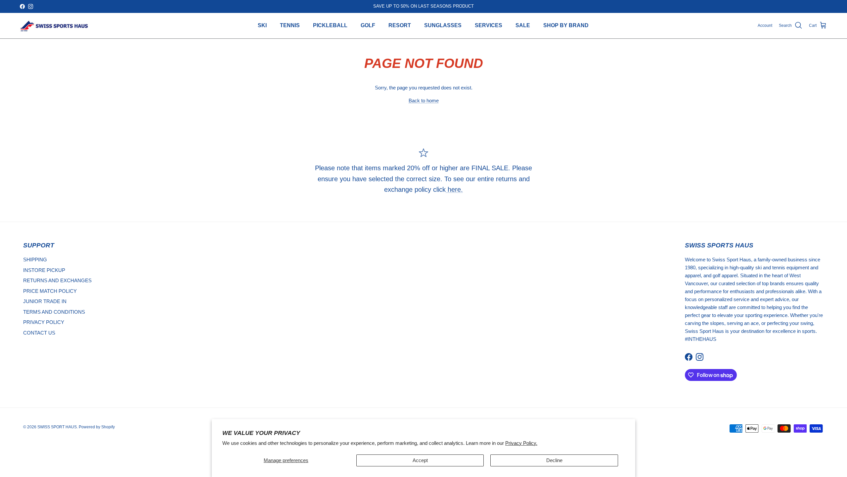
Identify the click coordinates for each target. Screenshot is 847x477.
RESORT (399, 25)
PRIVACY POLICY (43, 322)
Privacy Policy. (521, 443)
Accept (420, 460)
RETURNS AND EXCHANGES (57, 280)
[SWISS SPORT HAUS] (54, 26)
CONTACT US (39, 333)
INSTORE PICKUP (44, 270)
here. (454, 189)
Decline (554, 460)
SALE (522, 25)
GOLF (368, 25)
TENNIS (290, 25)
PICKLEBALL (330, 25)
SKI (262, 25)
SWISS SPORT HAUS (57, 427)
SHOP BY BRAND (566, 25)
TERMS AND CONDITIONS (54, 312)
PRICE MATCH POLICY (50, 291)
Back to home (424, 100)
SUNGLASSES (443, 25)
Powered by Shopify (97, 427)
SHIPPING (35, 259)
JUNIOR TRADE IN (45, 301)
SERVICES (488, 25)
